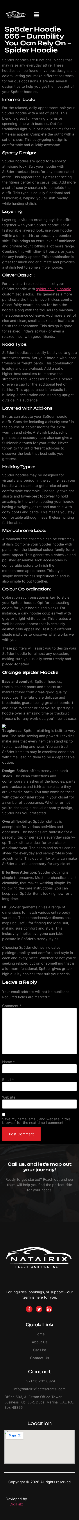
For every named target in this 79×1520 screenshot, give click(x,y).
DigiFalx (16, 1504)
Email (8, 1079)
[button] (36, 15)
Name (8, 1061)
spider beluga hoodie (53, 289)
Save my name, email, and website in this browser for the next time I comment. (36, 1120)
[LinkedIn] (49, 1309)
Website (8, 1097)
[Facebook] (29, 1309)
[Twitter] (39, 1309)
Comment (11, 1006)
